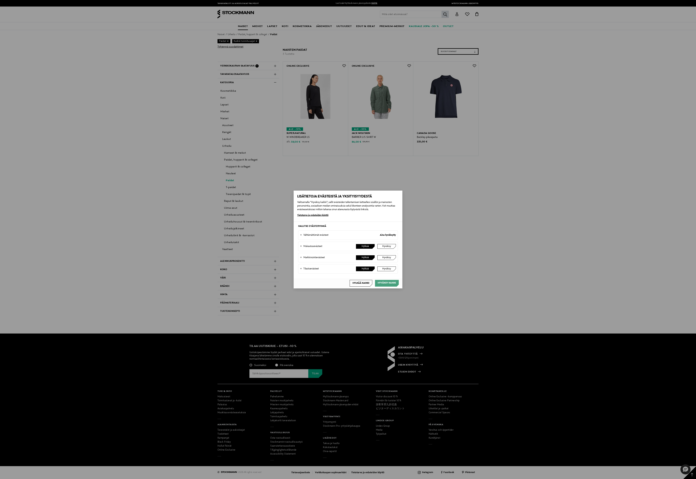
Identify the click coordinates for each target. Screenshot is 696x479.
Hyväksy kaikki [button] (387, 283)
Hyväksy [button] (386, 246)
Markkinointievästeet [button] (312, 257)
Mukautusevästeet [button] (311, 246)
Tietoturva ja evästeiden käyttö (312, 215)
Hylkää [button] (365, 246)
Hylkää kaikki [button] (361, 283)
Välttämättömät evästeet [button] (314, 235)
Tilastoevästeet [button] (309, 268)
